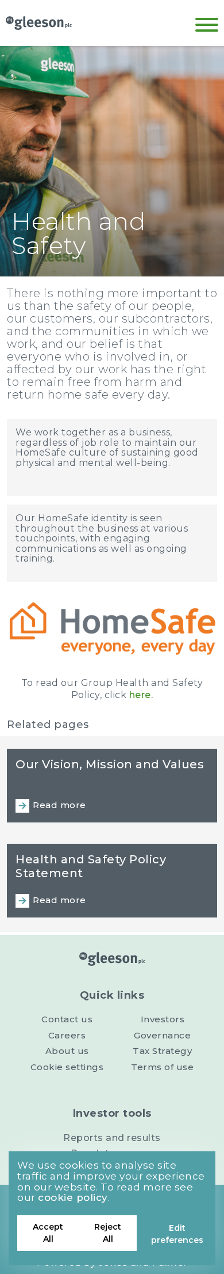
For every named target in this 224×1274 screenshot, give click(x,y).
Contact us (66, 1019)
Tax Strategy (162, 1050)
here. (141, 694)
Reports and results (112, 1137)
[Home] (39, 23)
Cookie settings (67, 1066)
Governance (162, 1035)
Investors (163, 1019)
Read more (59, 804)
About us (67, 1050)
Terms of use (162, 1066)
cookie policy (73, 1197)
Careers (67, 1035)
